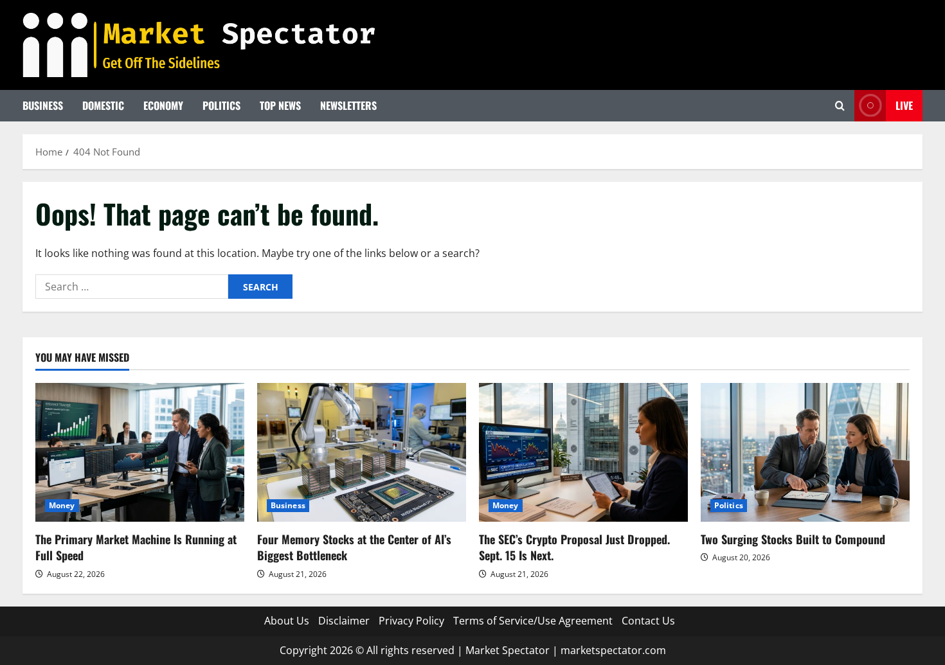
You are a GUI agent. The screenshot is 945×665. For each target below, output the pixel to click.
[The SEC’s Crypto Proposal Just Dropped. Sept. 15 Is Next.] (583, 452)
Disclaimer (344, 621)
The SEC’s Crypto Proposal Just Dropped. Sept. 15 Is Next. (574, 547)
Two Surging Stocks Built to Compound (793, 539)
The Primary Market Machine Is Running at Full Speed (136, 547)
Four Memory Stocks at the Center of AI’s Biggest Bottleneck (354, 547)
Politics (221, 105)
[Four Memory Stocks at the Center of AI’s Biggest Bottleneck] (361, 452)
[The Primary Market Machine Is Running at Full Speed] (139, 452)
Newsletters (348, 105)
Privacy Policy (411, 621)
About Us (286, 621)
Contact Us (648, 621)
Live (904, 105)
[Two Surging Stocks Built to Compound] (805, 452)
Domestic (103, 105)
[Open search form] (840, 105)
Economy (163, 105)
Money (62, 505)
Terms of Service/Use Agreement (533, 621)
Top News (280, 105)
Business (42, 105)
